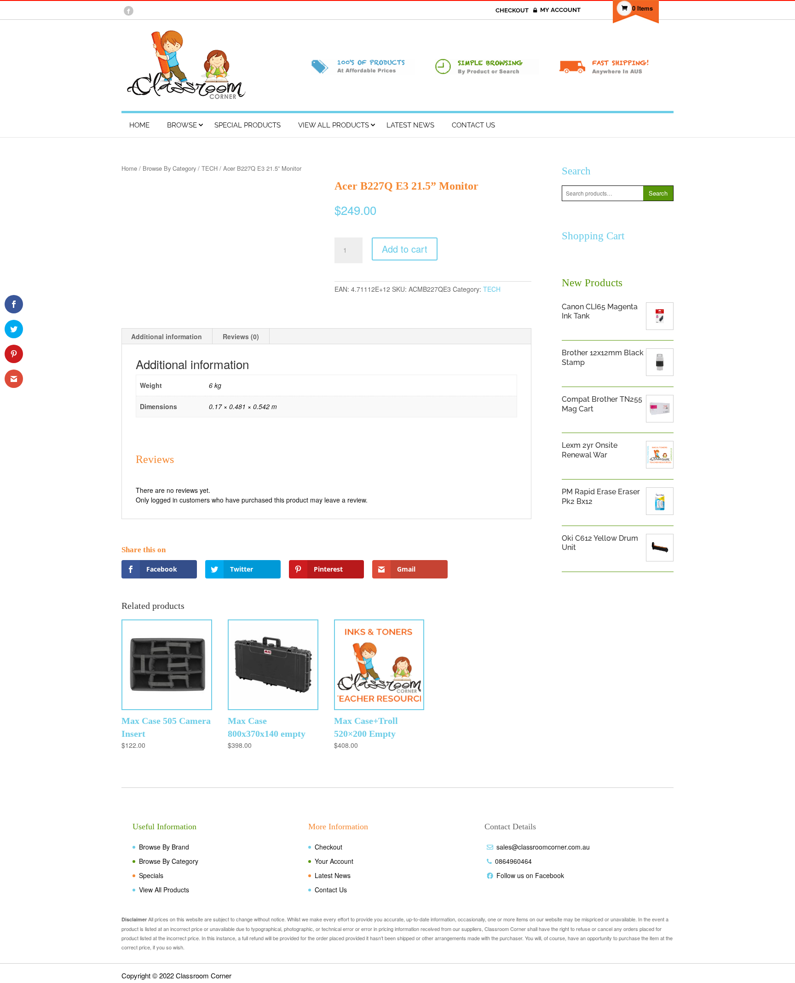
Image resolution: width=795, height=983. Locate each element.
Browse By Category (169, 168)
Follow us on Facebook (530, 875)
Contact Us (473, 125)
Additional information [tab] (166, 336)
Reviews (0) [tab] (241, 336)
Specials (151, 875)
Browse (182, 125)
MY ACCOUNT (560, 10)
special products (247, 125)
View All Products (333, 125)
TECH (210, 168)
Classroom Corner (203, 975)
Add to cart (404, 248)
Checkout (328, 846)
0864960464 (513, 861)
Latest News (410, 125)
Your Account (334, 861)
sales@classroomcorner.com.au (543, 846)
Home (139, 125)
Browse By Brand (164, 846)
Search (658, 193)
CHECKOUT (512, 10)
